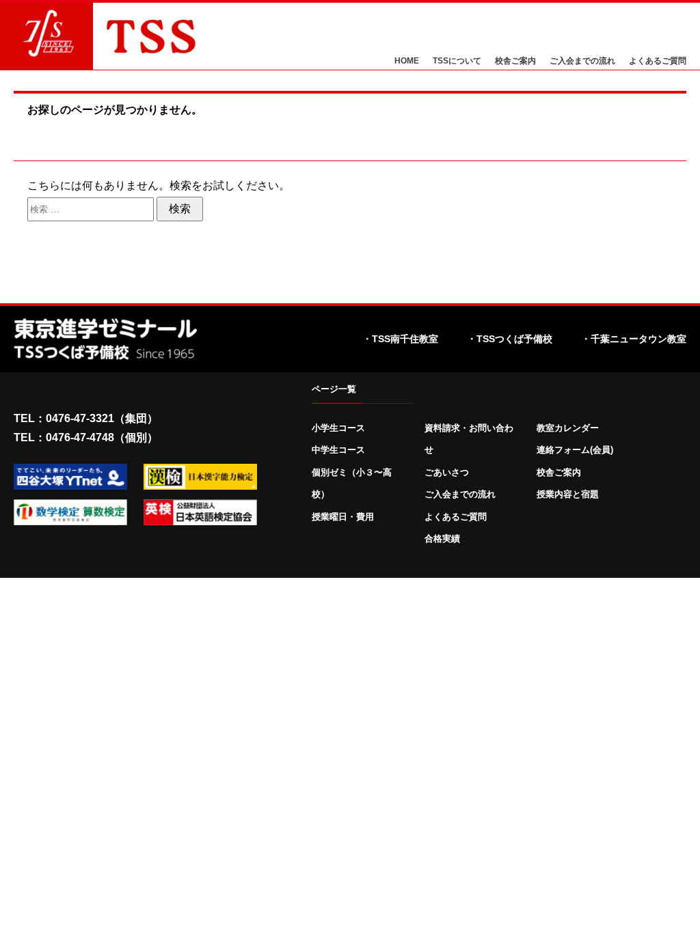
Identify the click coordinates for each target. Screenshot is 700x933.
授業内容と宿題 (568, 494)
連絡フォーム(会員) (575, 450)
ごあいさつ (447, 472)
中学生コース (338, 450)
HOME (406, 61)
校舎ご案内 (515, 61)
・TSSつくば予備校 (509, 339)
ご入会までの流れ (582, 61)
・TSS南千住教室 (400, 339)
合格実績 (442, 538)
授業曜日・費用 (343, 517)
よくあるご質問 (657, 61)
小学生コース (338, 428)
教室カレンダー (568, 428)
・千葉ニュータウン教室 (633, 339)
